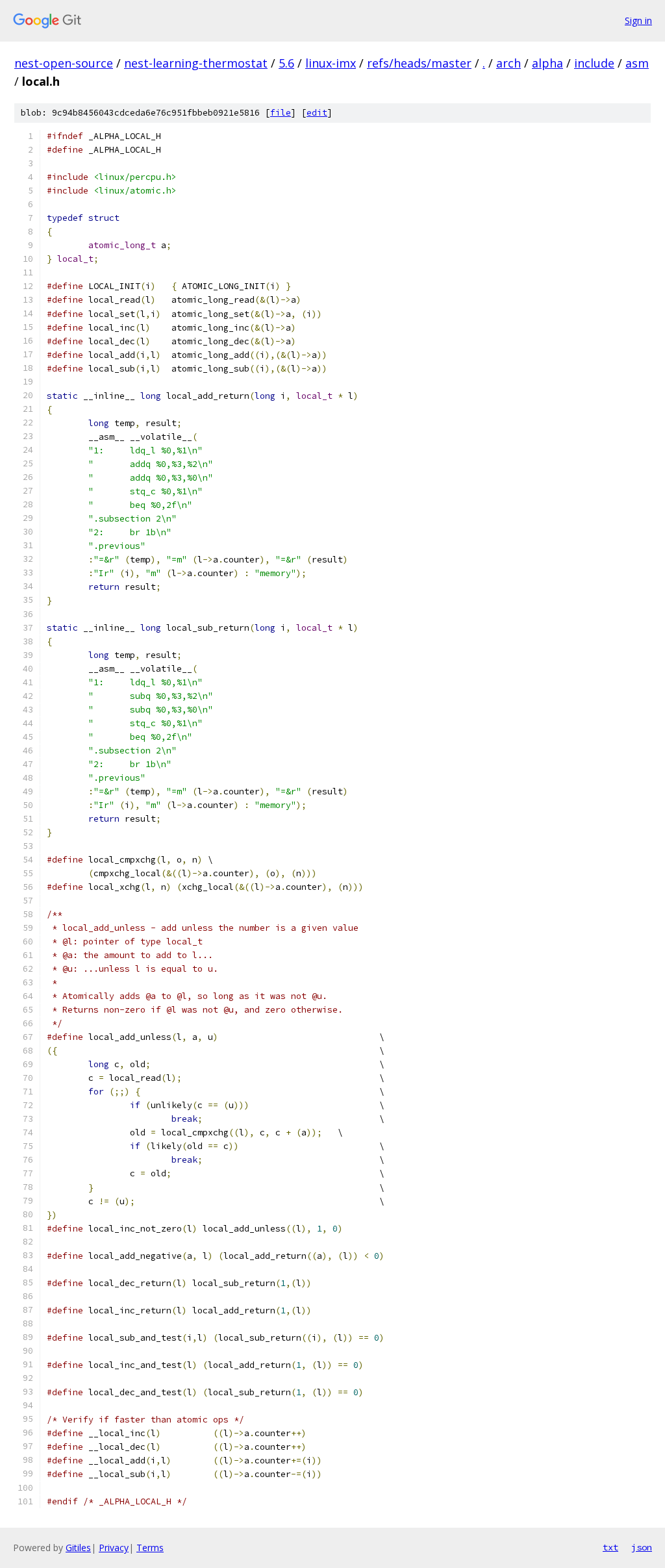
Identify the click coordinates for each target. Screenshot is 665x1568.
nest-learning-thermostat (196, 63)
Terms (150, 1547)
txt (610, 1547)
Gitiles (78, 1547)
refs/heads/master (419, 63)
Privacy (114, 1547)
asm (637, 63)
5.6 (286, 63)
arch (508, 63)
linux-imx (330, 63)
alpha (547, 63)
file (280, 112)
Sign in (638, 20)
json (641, 1547)
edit (317, 112)
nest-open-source (63, 63)
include (594, 63)
